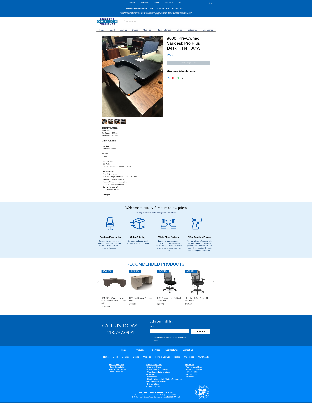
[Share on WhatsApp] (177, 78)
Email (152, 327)
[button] (211, 3)
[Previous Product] (98, 282)
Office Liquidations (118, 369)
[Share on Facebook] (168, 78)
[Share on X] (182, 78)
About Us (156, 2)
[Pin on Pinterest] (173, 78)
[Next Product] (213, 282)
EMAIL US (176, 397)
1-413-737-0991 (178, 8)
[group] (156, 289)
